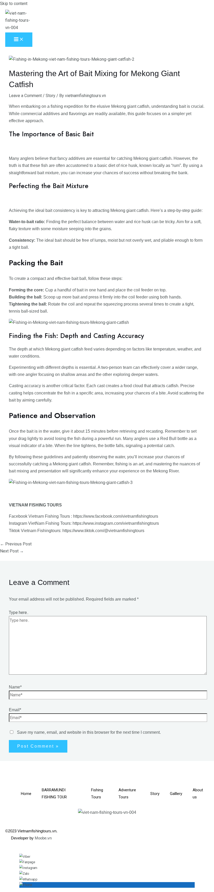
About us (198, 793)
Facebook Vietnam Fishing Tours (39, 516)
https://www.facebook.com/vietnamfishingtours (115, 516)
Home (26, 793)
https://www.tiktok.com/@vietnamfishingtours (103, 530)
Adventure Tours (127, 793)
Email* (15, 710)
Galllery (176, 793)
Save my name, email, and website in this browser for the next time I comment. (89, 732)
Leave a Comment (25, 95)
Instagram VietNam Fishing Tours (39, 523)
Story (50, 95)
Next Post (12, 551)
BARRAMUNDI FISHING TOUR (54, 793)
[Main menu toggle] (18, 39)
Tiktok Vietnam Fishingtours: (35, 530)
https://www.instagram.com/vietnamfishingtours (116, 523)
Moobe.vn (43, 838)
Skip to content (13, 3)
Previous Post (16, 543)
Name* (15, 687)
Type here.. (18, 612)
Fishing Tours (97, 793)
